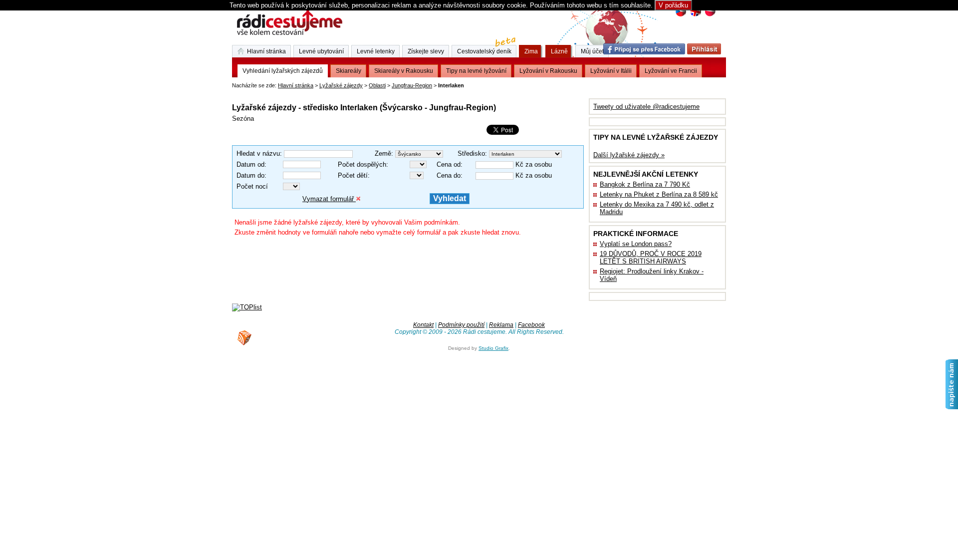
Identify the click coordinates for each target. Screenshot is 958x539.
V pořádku (673, 5)
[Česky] (681, 15)
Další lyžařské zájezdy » (629, 155)
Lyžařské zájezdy (341, 85)
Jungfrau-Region (412, 85)
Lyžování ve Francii (671, 70)
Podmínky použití (461, 324)
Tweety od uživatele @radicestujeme (646, 106)
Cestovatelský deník (484, 51)
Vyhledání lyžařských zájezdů (282, 70)
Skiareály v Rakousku (403, 70)
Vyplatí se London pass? (636, 244)
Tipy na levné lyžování (476, 70)
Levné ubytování (321, 51)
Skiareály (348, 70)
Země (383, 153)
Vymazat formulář (329, 199)
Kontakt (423, 324)
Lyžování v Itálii (611, 70)
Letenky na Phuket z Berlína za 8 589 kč (659, 194)
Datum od (250, 164)
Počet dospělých (362, 164)
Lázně (559, 51)
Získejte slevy (426, 51)
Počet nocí (252, 186)
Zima (531, 51)
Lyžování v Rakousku (548, 70)
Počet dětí (353, 175)
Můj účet (592, 51)
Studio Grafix (493, 348)
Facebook (531, 324)
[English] (695, 15)
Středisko (471, 153)
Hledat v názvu (258, 153)
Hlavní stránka (295, 85)
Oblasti (377, 85)
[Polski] (710, 15)
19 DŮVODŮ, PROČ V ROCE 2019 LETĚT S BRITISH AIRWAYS (651, 257)
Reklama (501, 324)
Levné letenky (376, 51)
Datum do (250, 175)
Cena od (449, 164)
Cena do (449, 175)
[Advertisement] (349, 92)
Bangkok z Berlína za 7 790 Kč (645, 184)
